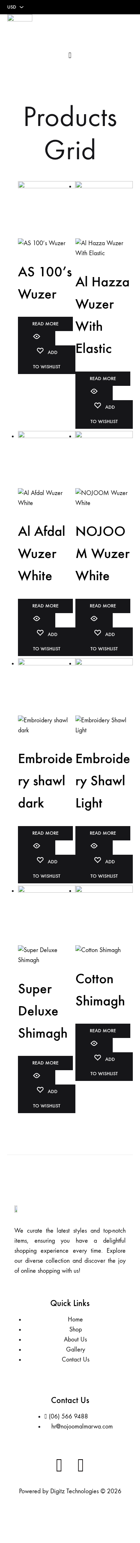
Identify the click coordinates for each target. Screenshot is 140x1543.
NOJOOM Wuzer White (102, 553)
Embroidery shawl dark (45, 780)
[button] (128, 26)
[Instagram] (81, 1466)
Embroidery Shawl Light (102, 780)
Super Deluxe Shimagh (42, 1011)
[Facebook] (59, 1466)
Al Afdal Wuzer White (41, 553)
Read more (45, 324)
